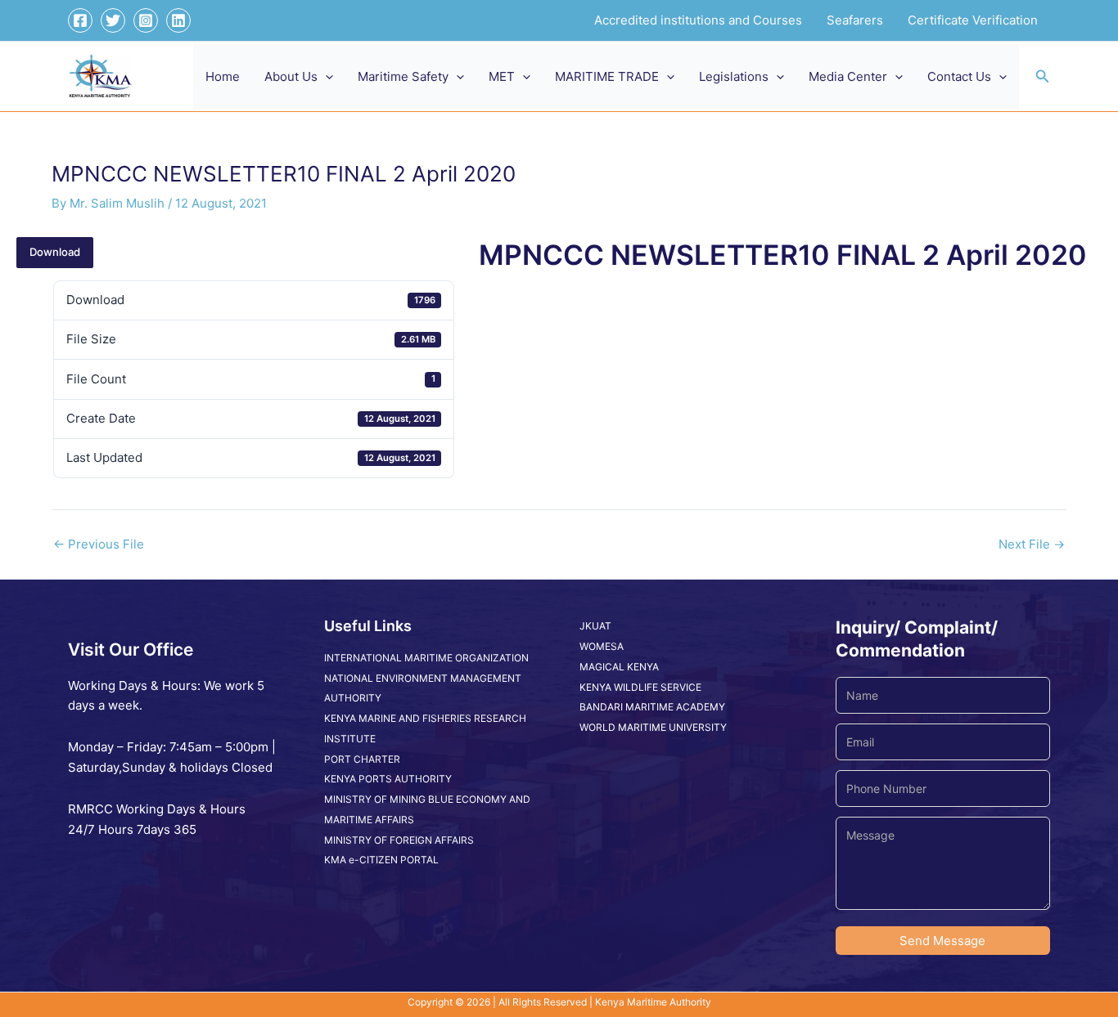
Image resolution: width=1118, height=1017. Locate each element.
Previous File (98, 544)
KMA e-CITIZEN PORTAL (381, 859)
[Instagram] (145, 20)
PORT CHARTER (362, 759)
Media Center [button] (848, 76)
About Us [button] (291, 76)
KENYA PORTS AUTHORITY (388, 779)
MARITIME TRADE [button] (607, 76)
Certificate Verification (973, 20)
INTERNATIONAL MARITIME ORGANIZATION (426, 658)
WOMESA (601, 646)
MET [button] (502, 76)
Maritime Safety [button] (403, 76)
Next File (1032, 544)
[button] (325, 77)
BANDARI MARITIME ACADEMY (652, 707)
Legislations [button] (734, 76)
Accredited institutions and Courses (698, 20)
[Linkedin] (178, 20)
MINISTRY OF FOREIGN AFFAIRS (399, 840)
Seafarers (855, 20)
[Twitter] (113, 20)
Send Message (942, 940)
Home (222, 76)
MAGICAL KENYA (619, 667)
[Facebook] (80, 20)
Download (54, 251)
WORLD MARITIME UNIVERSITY (653, 727)
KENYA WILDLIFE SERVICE (640, 687)
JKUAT (595, 626)
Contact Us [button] (959, 76)
